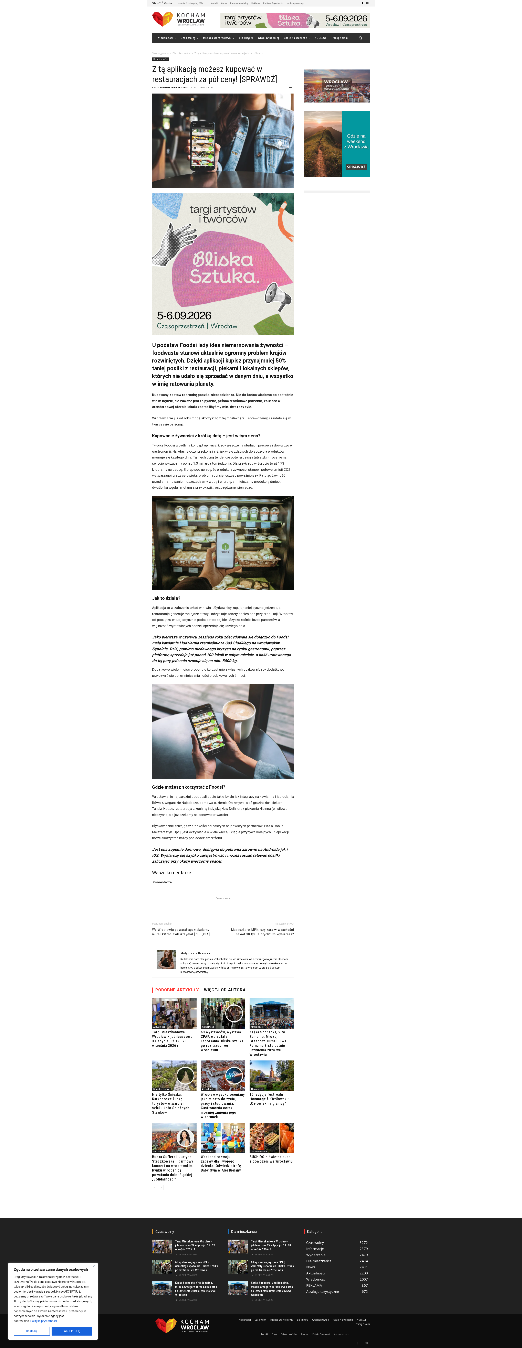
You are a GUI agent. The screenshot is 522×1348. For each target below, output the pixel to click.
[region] (53, 1301)
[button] (360, 38)
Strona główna (160, 53)
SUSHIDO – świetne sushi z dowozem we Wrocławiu (271, 1159)
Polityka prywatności (43, 1321)
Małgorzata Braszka (174, 87)
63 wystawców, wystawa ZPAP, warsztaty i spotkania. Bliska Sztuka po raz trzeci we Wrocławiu (222, 1041)
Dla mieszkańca (181, 53)
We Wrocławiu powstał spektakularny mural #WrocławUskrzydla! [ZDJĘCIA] (181, 932)
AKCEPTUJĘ (72, 1331)
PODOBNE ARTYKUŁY (177, 990)
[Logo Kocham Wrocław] (185, 1325)
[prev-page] (154, 1187)
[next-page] (161, 1187)
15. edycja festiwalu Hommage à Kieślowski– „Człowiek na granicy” (270, 1099)
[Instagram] (367, 3)
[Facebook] (362, 3)
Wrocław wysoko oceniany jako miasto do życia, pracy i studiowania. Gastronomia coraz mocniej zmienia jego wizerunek (223, 1105)
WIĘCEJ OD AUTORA (225, 990)
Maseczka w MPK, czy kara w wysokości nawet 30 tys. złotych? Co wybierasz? (262, 932)
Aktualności (159, 1026)
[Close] (93, 1266)
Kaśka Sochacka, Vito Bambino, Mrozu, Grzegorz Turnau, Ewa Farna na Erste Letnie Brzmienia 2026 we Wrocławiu (268, 1043)
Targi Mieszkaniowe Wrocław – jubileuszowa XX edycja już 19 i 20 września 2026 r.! (172, 1039)
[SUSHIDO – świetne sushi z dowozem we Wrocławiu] (272, 1138)
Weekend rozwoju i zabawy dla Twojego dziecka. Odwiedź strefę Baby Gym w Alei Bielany (221, 1163)
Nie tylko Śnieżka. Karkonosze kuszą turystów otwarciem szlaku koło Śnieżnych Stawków (170, 1103)
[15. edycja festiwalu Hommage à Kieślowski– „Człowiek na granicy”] (272, 1075)
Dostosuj (31, 1331)
